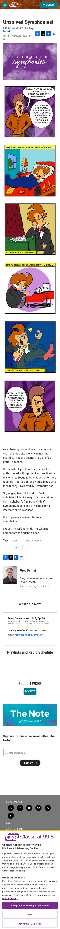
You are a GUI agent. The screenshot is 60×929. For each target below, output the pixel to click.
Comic (16, 547)
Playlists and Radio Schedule (30, 652)
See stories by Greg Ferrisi (35, 586)
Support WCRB (30, 683)
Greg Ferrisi (28, 570)
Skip (30, 914)
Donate (50, 4)
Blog (15, 540)
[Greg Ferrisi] (10, 575)
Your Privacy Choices (30, 923)
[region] (30, 879)
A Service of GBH (14, 829)
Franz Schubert (33, 540)
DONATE (30, 691)
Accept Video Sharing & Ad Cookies (30, 905)
